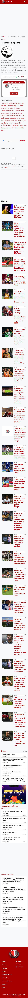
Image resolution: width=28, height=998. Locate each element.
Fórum (4, 971)
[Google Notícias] (14, 140)
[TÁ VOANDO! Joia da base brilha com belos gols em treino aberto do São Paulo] (8, 573)
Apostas (4, 968)
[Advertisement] (14, 19)
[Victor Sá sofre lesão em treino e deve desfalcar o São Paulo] (8, 590)
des (4, 39)
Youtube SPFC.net (7, 981)
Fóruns (4, 36)
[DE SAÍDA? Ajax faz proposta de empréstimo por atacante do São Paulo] (8, 279)
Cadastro (4, 984)
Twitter (19, 964)
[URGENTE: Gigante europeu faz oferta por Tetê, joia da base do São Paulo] (8, 622)
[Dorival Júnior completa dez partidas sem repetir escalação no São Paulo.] (8, 209)
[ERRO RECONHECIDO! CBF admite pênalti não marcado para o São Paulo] (8, 700)
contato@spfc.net (7, 974)
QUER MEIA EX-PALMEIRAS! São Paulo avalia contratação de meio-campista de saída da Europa (12, 105)
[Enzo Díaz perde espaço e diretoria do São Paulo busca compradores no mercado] (8, 605)
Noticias (4, 965)
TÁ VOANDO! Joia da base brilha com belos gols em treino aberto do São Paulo (14, 127)
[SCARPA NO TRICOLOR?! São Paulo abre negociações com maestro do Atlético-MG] (8, 664)
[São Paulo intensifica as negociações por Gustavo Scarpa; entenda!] (8, 539)
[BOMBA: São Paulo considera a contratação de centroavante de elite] (8, 482)
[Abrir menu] (25, 1)
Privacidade (5, 978)
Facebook (19, 961)
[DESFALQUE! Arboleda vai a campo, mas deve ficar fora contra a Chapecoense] (8, 294)
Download (14, 93)
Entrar (25, 751)
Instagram (20, 966)
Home (4, 961)
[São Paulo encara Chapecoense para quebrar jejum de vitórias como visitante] (8, 556)
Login (3, 987)
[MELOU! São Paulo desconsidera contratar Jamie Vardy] (8, 467)
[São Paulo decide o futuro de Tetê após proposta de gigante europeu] (8, 499)
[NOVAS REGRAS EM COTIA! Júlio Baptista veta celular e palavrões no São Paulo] (8, 245)
